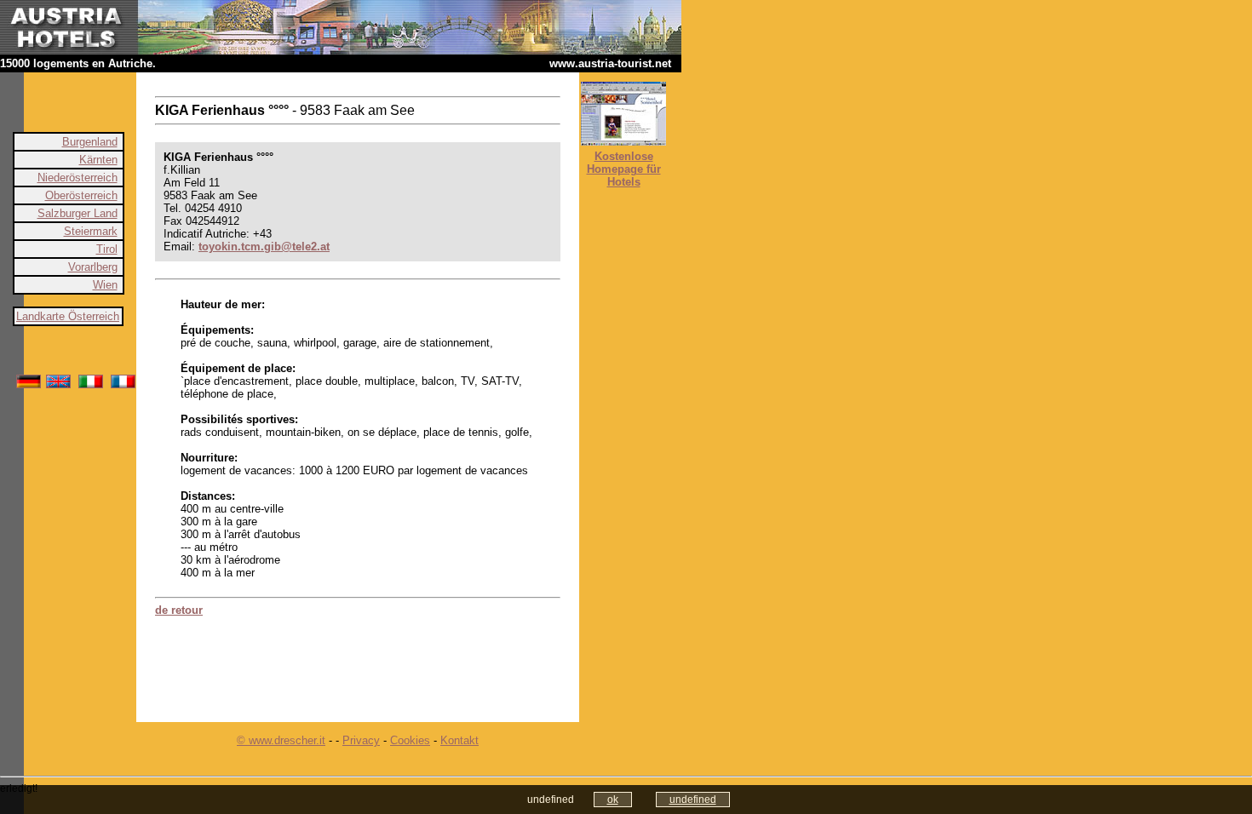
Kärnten (98, 159)
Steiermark (91, 231)
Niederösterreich (77, 177)
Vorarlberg (93, 267)
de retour (179, 610)
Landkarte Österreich (67, 316)
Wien (105, 284)
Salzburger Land (77, 213)
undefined (692, 799)
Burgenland (90, 141)
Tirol (107, 249)
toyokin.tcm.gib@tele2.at (264, 246)
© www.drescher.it (281, 740)
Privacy (361, 740)
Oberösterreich (81, 195)
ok (612, 799)
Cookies (410, 740)
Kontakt (459, 740)
